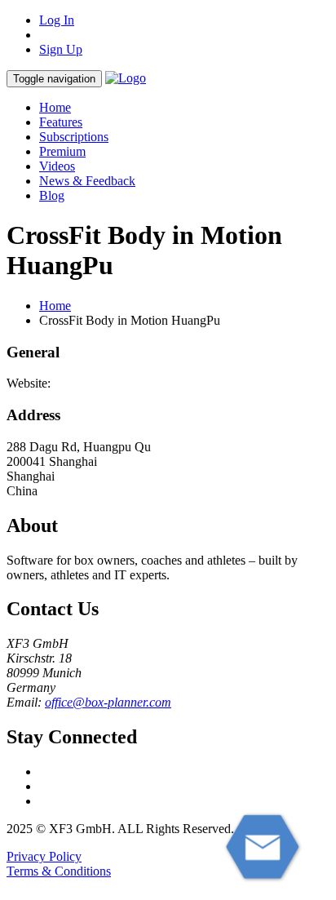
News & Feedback (87, 181)
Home (55, 107)
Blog (51, 195)
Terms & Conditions (59, 871)
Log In (56, 20)
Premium (62, 151)
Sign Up (60, 49)
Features (60, 122)
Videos (57, 166)
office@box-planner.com (108, 702)
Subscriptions (73, 137)
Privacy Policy (44, 856)
